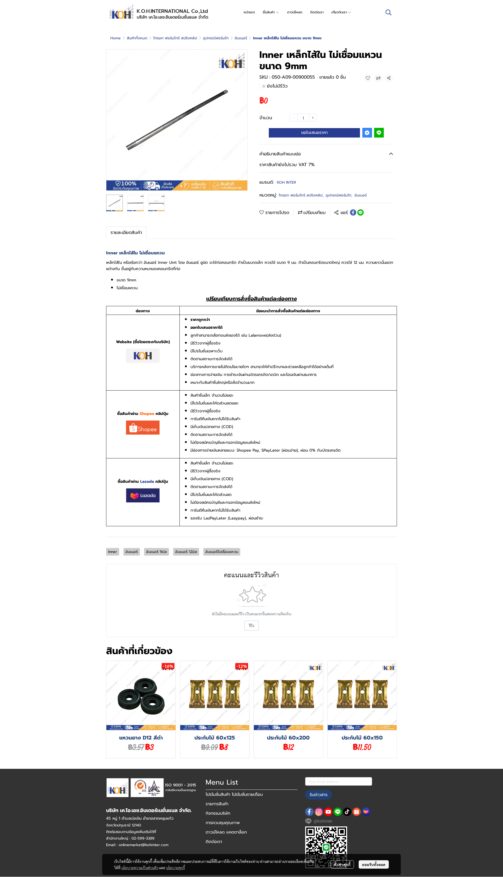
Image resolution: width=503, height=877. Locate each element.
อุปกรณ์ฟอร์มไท (216, 38)
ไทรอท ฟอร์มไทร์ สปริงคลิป (175, 38)
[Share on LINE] (360, 212)
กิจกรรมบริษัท (218, 813)
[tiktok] (347, 812)
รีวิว (251, 625)
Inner (112, 552)
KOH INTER (286, 182)
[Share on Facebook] (353, 212)
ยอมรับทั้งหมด (373, 864)
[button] (388, 12)
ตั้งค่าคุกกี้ (342, 864)
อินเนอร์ (241, 38)
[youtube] (328, 812)
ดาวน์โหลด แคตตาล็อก (226, 832)
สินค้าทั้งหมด (137, 38)
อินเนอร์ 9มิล (156, 552)
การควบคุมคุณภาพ (223, 823)
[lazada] (366, 812)
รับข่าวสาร (318, 795)
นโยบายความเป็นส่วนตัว (139, 867)
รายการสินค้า (217, 804)
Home (115, 38)
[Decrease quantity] (293, 117)
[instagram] (319, 812)
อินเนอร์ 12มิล (186, 552)
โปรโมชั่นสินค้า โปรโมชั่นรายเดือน (234, 794)
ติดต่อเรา (214, 841)
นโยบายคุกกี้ (175, 867)
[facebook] (309, 812)
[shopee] (356, 812)
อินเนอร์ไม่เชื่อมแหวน (221, 552)
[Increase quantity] (312, 117)
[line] (337, 812)
